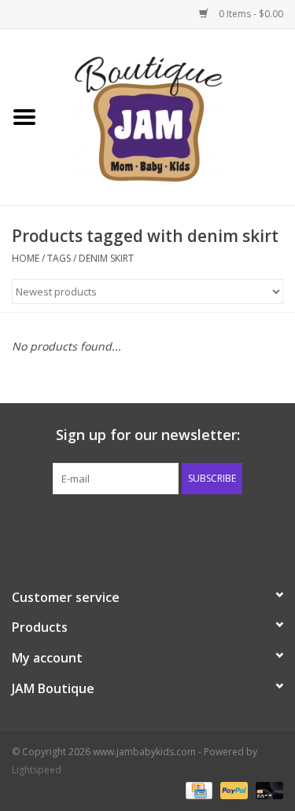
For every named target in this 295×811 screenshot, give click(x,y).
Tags (59, 258)
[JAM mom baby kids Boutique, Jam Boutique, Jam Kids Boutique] (172, 115)
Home (25, 258)
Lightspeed (36, 769)
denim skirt (106, 258)
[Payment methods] (197, 789)
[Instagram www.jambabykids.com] (162, 526)
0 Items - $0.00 (249, 13)
